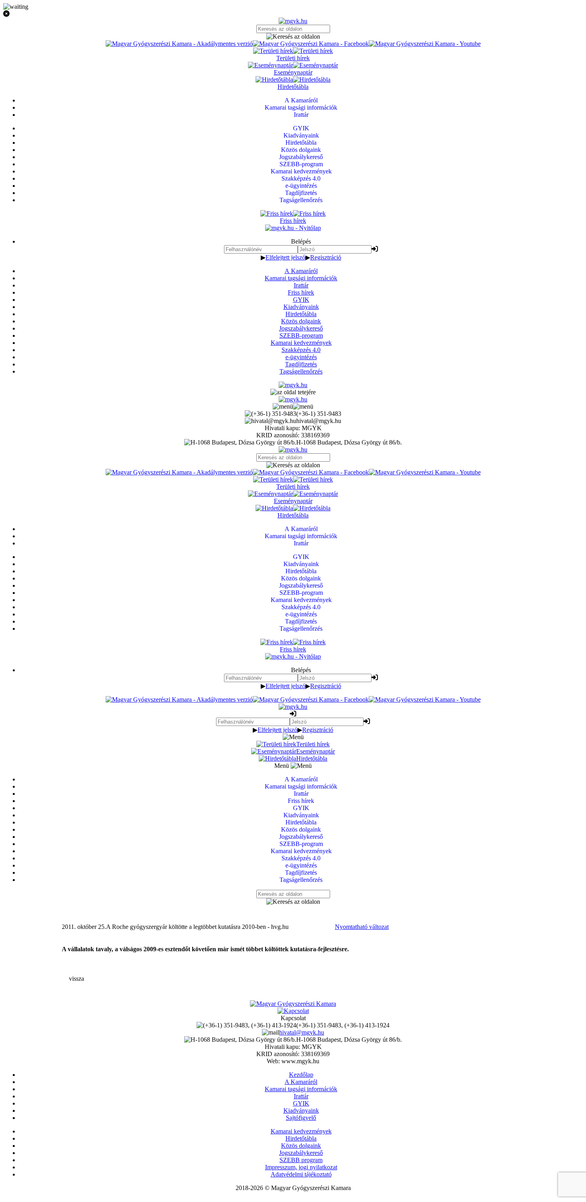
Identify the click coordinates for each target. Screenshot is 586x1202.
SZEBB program (300, 1160)
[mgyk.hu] (293, 21)
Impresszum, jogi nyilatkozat (301, 1167)
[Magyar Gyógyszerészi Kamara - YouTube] (425, 43)
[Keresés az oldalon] (293, 36)
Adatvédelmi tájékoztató (301, 1174)
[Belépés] (375, 249)
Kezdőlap (301, 1074)
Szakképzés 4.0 (301, 349)
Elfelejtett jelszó (285, 257)
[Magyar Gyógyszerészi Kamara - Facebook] (311, 43)
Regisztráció (325, 257)
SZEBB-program (301, 335)
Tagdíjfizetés (301, 364)
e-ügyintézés (301, 357)
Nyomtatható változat (362, 926)
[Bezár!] (293, 14)
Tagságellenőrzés (300, 371)
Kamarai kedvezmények (301, 342)
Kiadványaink (301, 306)
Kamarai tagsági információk (301, 278)
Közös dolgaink (301, 321)
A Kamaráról (301, 271)
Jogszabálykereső (301, 328)
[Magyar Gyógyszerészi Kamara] (293, 1003)
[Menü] (293, 406)
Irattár (301, 285)
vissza (76, 978)
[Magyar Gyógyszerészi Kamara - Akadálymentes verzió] (179, 43)
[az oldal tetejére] (293, 392)
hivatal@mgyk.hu (301, 1032)
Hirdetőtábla (301, 314)
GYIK (301, 299)
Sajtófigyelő (301, 1117)
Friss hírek (301, 292)
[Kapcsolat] (293, 1010)
